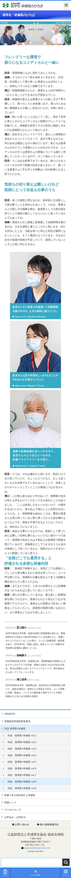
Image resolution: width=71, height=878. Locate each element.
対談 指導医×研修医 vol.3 (22, 748)
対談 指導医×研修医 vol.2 (22, 742)
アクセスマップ (12, 809)
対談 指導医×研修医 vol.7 (22, 775)
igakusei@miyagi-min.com (37, 848)
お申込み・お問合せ (15, 817)
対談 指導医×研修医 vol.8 (22, 781)
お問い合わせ (22, 824)
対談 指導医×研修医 (14, 728)
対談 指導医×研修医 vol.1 (22, 735)
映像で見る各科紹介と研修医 (19, 795)
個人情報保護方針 (49, 824)
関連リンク (10, 802)
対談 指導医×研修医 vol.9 (22, 788)
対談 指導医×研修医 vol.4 (22, 755)
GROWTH (9, 714)
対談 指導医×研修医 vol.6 (22, 768)
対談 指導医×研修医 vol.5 (22, 762)
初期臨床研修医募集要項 (17, 721)
